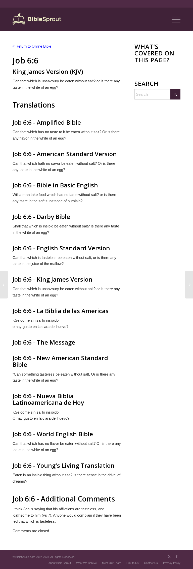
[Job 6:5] (4, 284)
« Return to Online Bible (32, 46)
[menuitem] (173, 19)
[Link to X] (169, 556)
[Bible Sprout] (37, 19)
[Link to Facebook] (176, 556)
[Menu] (173, 19)
